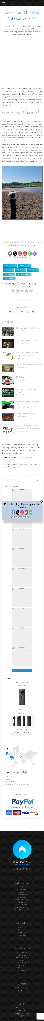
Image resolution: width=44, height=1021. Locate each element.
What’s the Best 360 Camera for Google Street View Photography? (27, 427)
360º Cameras (22, 955)
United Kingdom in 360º (22, 907)
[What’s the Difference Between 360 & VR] (30, 253)
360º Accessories (22, 952)
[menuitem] (27, 758)
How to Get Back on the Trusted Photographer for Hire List (27, 353)
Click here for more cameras (22, 732)
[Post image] (8, 331)
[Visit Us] (15, 242)
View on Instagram (23, 670)
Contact (22, 1004)
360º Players (22, 963)
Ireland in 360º (22, 892)
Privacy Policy (22, 1010)
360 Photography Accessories (26, 340)
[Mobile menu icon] (3, 3)
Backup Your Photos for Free (26, 414)
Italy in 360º (22, 895)
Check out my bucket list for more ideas (18, 784)
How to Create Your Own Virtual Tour (29, 365)
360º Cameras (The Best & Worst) (28, 328)
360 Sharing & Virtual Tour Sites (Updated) (27, 402)
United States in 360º (22, 910)
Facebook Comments (10, 457)
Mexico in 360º (22, 897)
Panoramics (22, 930)
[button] (22, 538)
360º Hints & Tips (22, 948)
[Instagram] (20, 253)
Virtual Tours (22, 935)
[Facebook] (10, 253)
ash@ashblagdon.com (22, 1008)
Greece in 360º (22, 889)
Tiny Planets (22, 932)
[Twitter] (15, 253)
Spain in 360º (22, 902)
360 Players (20, 377)
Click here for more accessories (22, 735)
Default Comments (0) (25, 457)
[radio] (13, 291)
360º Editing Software (22, 958)
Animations (22, 927)
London (7, 779)
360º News (22, 960)
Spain (7, 776)
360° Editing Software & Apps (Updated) (26, 390)
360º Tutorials (22, 970)
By (15, 300)
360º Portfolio (22, 923)
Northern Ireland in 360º (22, 900)
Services (22, 984)
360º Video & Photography (22, 988)
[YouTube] (25, 253)
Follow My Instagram (12, 486)
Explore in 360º (22, 883)
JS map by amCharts (10, 766)
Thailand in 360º (22, 905)
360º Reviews (22, 965)
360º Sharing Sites (22, 968)
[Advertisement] (22, 61)
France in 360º (22, 887)
